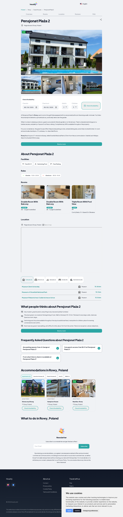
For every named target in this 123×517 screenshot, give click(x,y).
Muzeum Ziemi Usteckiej (30, 287)
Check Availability (92, 106)
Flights (71, 486)
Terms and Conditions (50, 492)
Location (61, 14)
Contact (45, 483)
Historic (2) (41, 279)
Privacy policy (47, 486)
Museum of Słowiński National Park (34, 292)
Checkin (25, 103)
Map (70, 483)
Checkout (45, 103)
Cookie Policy (47, 489)
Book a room (61, 144)
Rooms (45, 14)
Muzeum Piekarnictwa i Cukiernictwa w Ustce (38, 298)
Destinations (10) (77, 279)
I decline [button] (77, 510)
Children (75, 103)
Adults (64, 103)
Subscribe (84, 446)
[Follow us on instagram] (8, 485)
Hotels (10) (65, 279)
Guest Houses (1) (51, 376)
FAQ (93, 14)
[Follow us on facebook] (13, 485)
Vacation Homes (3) (38, 376)
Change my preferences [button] (90, 510)
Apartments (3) (26, 376)
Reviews (78, 14)
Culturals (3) (29, 279)
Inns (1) (60, 376)
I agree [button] (69, 510)
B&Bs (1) (67, 376)
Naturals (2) (53, 279)
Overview (29, 14)
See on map (48, 225)
